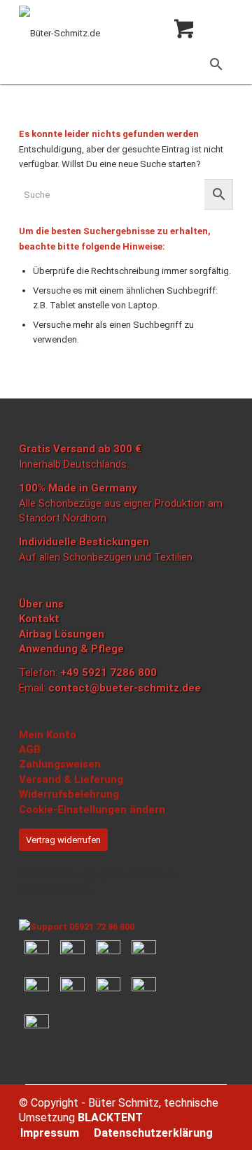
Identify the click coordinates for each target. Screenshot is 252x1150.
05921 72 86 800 (100, 926)
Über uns (41, 604)
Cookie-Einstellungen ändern (92, 809)
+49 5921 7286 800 (108, 672)
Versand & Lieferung (71, 779)
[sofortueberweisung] (37, 1021)
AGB (30, 749)
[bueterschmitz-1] (104, 34)
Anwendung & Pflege (71, 648)
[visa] (72, 989)
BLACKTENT (110, 1117)
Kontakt (39, 618)
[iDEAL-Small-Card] (144, 952)
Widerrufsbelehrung (69, 794)
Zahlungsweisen (60, 764)
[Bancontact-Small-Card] (144, 989)
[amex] (37, 989)
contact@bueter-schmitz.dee (124, 688)
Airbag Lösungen (61, 634)
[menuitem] (49, 1133)
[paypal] (37, 952)
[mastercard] (108, 952)
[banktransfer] (108, 989)
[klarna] (72, 952)
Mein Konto (47, 734)
